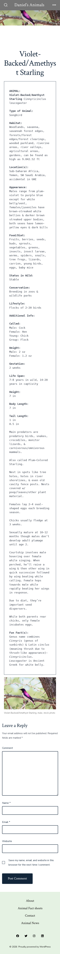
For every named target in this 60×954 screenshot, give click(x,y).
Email (6, 822)
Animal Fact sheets (30, 908)
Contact (30, 915)
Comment (7, 748)
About (30, 901)
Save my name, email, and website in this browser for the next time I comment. (31, 862)
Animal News (30, 923)
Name (6, 803)
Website (7, 841)
